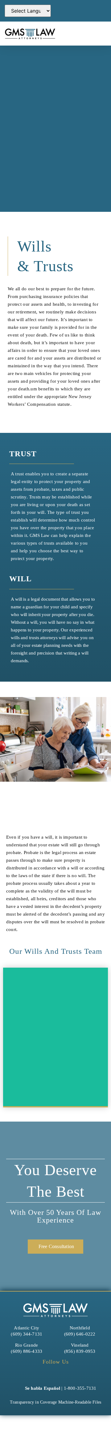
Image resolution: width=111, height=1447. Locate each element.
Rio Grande (26, 1345)
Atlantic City (26, 1327)
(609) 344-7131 (26, 1334)
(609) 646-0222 (80, 1334)
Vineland (80, 1345)
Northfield (80, 1327)
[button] (96, 33)
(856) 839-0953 (80, 1351)
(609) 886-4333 (26, 1351)
